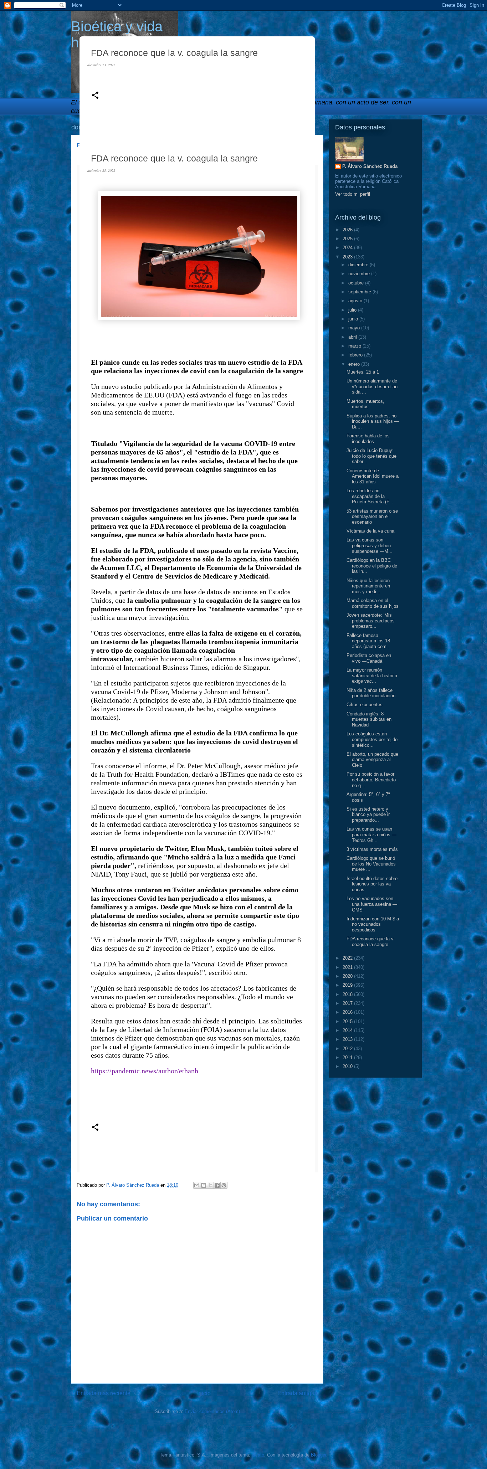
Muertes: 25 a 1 (363, 372)
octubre (356, 283)
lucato (258, 1455)
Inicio (204, 1393)
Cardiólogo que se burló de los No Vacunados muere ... (371, 864)
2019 (348, 985)
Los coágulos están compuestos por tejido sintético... (372, 739)
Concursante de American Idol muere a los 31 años (373, 476)
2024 (348, 247)
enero (354, 364)
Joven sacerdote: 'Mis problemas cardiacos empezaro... (371, 620)
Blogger (318, 1455)
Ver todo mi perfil (352, 194)
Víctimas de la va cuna (370, 531)
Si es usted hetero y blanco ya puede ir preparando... (368, 814)
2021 (348, 967)
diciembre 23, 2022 (101, 64)
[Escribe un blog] (203, 1185)
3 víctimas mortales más (372, 849)
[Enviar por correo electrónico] (196, 1185)
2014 (348, 1030)
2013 (348, 1039)
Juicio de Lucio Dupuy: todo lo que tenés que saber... (371, 456)
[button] (95, 96)
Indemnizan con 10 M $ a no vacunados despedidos (373, 924)
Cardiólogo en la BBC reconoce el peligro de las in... (372, 566)
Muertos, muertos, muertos (365, 404)
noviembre (359, 273)
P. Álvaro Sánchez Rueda (370, 166)
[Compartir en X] (210, 1185)
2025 (348, 238)
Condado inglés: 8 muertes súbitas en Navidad (369, 719)
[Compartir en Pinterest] (223, 1185)
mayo (354, 327)
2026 (348, 229)
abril (353, 337)
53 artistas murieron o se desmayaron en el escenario (372, 516)
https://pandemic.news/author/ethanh (144, 1071)
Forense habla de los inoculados (368, 438)
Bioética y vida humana (117, 34)
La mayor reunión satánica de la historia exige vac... (372, 675)
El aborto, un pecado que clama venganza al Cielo (372, 759)
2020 (348, 976)
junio (353, 319)
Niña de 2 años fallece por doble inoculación (371, 693)
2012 (348, 1048)
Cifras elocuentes (365, 704)
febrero (356, 355)
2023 (348, 257)
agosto (356, 300)
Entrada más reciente (103, 1393)
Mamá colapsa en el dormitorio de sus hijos (373, 603)
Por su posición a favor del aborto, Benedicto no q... (371, 779)
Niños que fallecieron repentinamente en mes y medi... (368, 586)
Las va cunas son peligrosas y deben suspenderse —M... (370, 545)
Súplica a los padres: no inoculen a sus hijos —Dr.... (373, 421)
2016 (348, 1012)
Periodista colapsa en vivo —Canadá (369, 658)
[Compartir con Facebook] (217, 1185)
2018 (348, 994)
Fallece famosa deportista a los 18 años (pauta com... (369, 641)
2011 (348, 1057)
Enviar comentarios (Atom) (212, 1411)
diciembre (359, 264)
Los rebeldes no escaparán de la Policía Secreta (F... (370, 496)
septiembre (360, 291)
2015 (348, 1021)
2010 (348, 1066)
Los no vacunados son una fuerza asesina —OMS (372, 904)
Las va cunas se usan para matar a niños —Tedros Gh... (371, 834)
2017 (348, 1003)
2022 (348, 958)
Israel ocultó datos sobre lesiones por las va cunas (372, 884)
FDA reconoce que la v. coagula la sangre (371, 941)
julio (353, 310)
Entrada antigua (297, 1393)
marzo (355, 346)
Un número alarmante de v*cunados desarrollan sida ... (372, 386)
